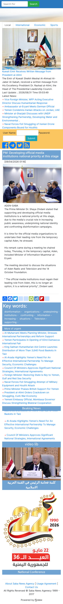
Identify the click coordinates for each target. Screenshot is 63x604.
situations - (25, 318)
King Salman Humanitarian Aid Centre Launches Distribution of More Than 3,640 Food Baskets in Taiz (29, 350)
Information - (44, 315)
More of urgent (12, 328)
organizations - (32, 311)
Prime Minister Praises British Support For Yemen (31, 388)
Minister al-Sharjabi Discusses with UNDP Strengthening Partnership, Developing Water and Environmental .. (29, 117)
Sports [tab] (54, 25)
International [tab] (22, 25)
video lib (31, 444)
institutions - (11, 315)
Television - (40, 318)
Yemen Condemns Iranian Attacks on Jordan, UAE (32, 110)
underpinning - (50, 311)
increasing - (10, 318)
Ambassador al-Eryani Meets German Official (29, 106)
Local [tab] (8, 25)
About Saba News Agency (20, 583)
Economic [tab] (39, 25)
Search (33, 3)
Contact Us (31, 587)
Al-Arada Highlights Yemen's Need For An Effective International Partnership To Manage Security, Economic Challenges (27, 361)
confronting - (27, 315)
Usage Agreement (46, 583)
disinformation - (13, 311)
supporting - (10, 322)
